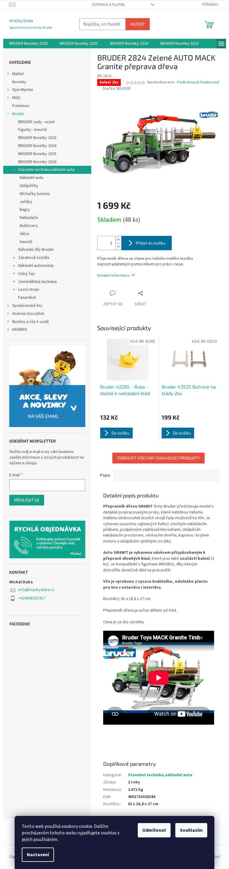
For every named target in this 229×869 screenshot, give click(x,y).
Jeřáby (26, 202)
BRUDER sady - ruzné (36, 122)
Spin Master (22, 90)
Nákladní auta (31, 178)
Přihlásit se (26, 499)
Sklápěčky (29, 186)
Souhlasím (191, 830)
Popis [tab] (105, 475)
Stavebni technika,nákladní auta (46, 170)
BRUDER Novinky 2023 (37, 138)
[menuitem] (28, 43)
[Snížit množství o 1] (118, 246)
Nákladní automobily (36, 266)
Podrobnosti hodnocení (198, 82)
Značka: (116, 89)
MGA (16, 98)
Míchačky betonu (35, 194)
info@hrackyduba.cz (36, 590)
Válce (24, 234)
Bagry (25, 210)
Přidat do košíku (150, 242)
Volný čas (26, 274)
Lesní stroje (28, 290)
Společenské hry (27, 306)
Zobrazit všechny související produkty (158, 457)
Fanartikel (27, 298)
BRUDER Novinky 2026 (37, 162)
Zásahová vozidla (33, 258)
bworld (26, 242)
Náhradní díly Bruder (36, 250)
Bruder (18, 114)
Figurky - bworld (32, 130)
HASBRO (19, 330)
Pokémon (20, 106)
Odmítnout (154, 830)
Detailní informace (113, 276)
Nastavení (38, 854)
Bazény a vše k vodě (30, 322)
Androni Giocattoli (28, 314)
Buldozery (29, 226)
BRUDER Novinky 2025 (37, 154)
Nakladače (29, 218)
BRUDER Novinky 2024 (37, 146)
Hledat (137, 24)
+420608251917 (31, 598)
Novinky (19, 82)
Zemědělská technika (37, 282)
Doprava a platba (108, 4)
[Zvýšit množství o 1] (118, 239)
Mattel (18, 74)
